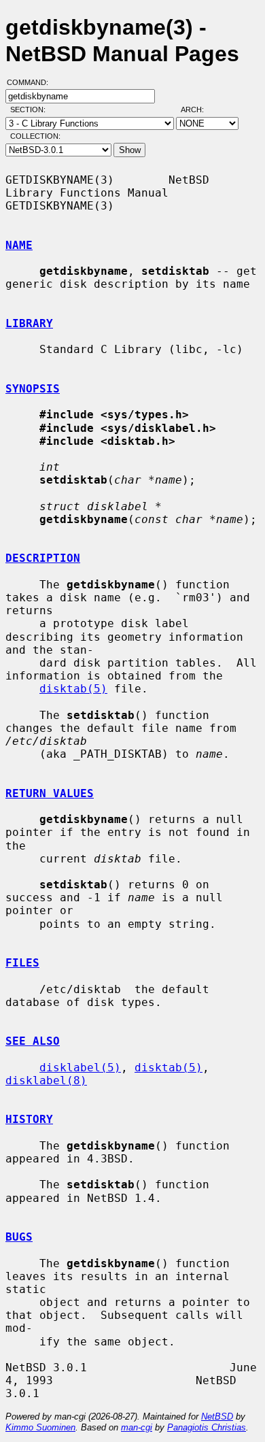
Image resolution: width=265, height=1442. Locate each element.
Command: (31, 82)
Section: (31, 109)
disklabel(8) (46, 1080)
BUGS (19, 1236)
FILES (22, 962)
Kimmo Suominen (40, 1427)
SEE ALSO (32, 1041)
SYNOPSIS (32, 388)
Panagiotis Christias (206, 1427)
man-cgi (136, 1427)
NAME (19, 245)
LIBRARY (29, 323)
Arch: (198, 109)
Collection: (35, 136)
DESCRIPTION (42, 558)
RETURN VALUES (49, 793)
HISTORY (29, 1119)
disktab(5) (73, 688)
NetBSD (217, 1416)
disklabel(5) (80, 1067)
